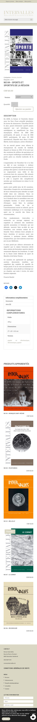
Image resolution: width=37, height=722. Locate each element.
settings (23, 715)
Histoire (14, 77)
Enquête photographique (12, 683)
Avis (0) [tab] (8, 304)
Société (19, 77)
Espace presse (10, 1)
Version (7, 97)
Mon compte (19, 1)
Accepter (6, 719)
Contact (7, 689)
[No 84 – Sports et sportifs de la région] (18, 51)
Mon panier (28, 1)
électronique (12, 342)
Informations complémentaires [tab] (17, 298)
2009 (12, 79)
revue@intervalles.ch (10, 663)
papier (19, 342)
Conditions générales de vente (16, 668)
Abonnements (9, 680)
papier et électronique (18, 340)
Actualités (8, 686)
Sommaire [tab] (9, 301)
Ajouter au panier (23, 109)
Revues (7, 677)
